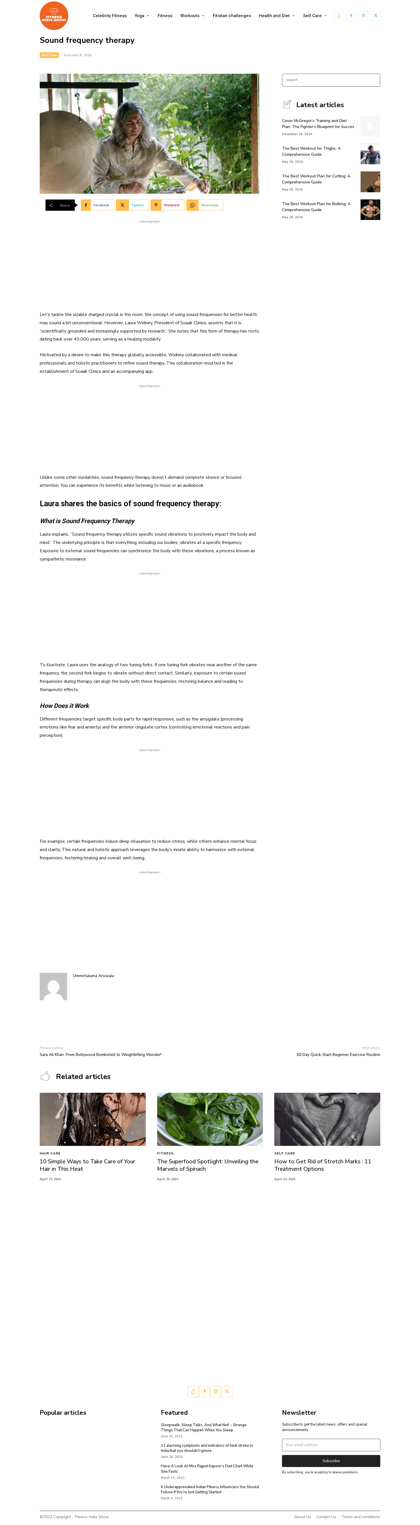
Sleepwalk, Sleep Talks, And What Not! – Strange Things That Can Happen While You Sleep (204, 1427)
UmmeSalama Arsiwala (93, 975)
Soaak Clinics (193, 323)
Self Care (49, 55)
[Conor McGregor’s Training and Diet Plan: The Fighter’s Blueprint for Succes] (370, 126)
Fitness (165, 1154)
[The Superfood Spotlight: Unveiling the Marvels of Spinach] (210, 1119)
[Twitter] (375, 16)
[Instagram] (363, 16)
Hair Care (50, 1154)
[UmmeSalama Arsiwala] (53, 986)
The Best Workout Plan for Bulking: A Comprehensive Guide (316, 207)
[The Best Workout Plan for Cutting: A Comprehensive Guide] (370, 181)
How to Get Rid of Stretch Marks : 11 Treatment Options (322, 1165)
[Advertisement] (149, 265)
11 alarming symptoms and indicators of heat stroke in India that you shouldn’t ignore (207, 1448)
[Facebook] (351, 16)
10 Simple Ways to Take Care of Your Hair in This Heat (87, 1165)
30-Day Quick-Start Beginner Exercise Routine (338, 1054)
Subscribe (331, 1461)
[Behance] (339, 16)
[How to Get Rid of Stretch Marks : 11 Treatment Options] (327, 1119)
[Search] (374, 80)
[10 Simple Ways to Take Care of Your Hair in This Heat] (93, 1119)
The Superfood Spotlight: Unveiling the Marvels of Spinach (208, 1165)
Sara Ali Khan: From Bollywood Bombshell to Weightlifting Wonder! (100, 1054)
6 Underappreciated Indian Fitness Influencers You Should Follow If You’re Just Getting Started (210, 1489)
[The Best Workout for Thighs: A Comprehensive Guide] (370, 154)
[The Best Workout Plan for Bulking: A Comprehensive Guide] (370, 209)
